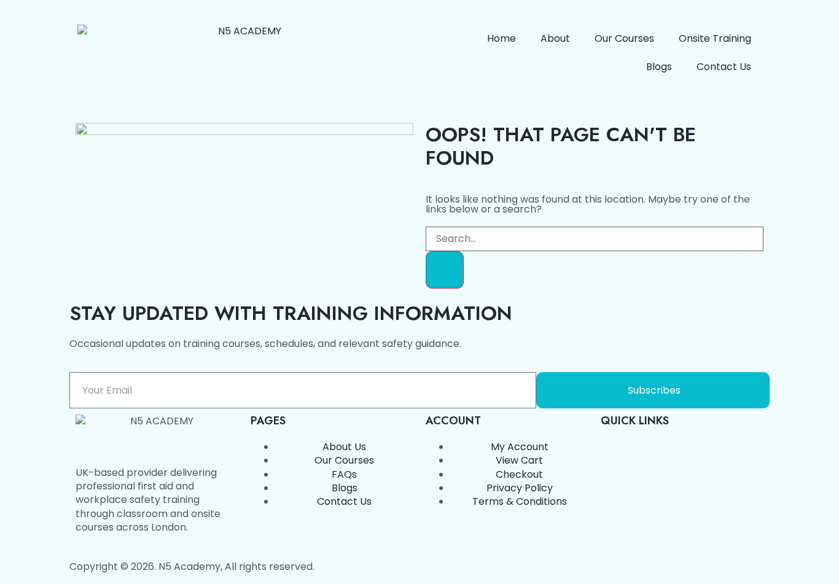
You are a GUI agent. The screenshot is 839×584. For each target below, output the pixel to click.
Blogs (659, 67)
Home (501, 38)
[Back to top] (74, 308)
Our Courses (624, 38)
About (555, 38)
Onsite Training (715, 38)
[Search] (445, 269)
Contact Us (724, 67)
